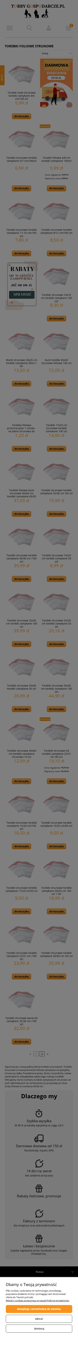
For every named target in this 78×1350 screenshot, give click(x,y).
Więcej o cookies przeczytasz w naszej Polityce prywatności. (37, 1300)
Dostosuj (39, 1328)
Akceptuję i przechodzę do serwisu (39, 1308)
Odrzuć (39, 1318)
